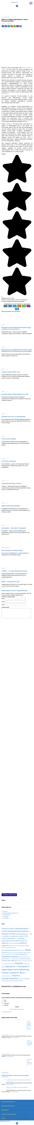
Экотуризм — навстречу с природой (14, 528)
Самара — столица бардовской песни (14, 571)
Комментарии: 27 (10, 1081)
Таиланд (27, 978)
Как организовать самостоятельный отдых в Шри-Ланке (18, 1079)
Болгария (10, 943)
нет (5, 1002)
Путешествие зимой (8, 960)
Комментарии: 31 (5, 1074)
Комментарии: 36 (5, 1053)
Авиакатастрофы (8, 929)
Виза (18, 943)
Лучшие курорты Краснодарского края (15, 394)
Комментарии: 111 (6, 1034)
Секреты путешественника (9, 1114)
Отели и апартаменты (21, 954)
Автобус (5, 911)
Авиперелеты (5, 1110)
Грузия (14, 947)
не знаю (7, 1003)
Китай (21, 952)
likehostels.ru (5, 93)
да (5, 1000)
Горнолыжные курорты (23, 945)
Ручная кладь (26, 963)
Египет (20, 950)
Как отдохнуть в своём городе (12, 550)
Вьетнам (10, 945)
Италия (8, 952)
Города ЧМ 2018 (5, 947)
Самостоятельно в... (7, 975)
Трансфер (5, 916)
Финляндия (11, 980)
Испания (4, 952)
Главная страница (6, 17)
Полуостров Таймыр (9, 439)
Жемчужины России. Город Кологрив (14, 590)
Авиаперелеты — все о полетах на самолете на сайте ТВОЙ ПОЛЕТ (17, 936)
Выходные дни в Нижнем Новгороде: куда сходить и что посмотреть (16, 328)
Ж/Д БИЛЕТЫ (7, 914)
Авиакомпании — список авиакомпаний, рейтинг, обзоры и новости (16, 931)
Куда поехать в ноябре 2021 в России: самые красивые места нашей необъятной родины (17, 350)
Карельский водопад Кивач (11, 506)
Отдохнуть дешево (6, 954)
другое (6, 1005)
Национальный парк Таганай (11, 483)
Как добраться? (14, 952)
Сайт (3, 604)
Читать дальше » (15, 1037)
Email (3, 601)
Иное (28, 950)
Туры (7, 980)
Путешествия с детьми (21, 960)
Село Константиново (9, 461)
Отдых (13, 954)
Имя (3, 598)
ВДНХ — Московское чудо (11, 581)
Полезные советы (10, 956)
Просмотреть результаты (17, 1009)
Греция (11, 947)
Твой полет (14, 2)
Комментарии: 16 (10, 1089)
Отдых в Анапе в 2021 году (11, 372)
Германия (15, 945)
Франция (16, 980)
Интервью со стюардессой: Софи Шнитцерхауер (17, 1087)
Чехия (21, 980)
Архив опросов (7, 1011)
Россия (3, 23)
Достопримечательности (10, 950)
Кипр (19, 952)
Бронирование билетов (8, 1106)
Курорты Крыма (27, 952)
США (3, 967)
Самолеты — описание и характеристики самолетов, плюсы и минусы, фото (16, 969)
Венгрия (15, 943)
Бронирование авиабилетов (10, 913)
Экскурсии (6, 918)
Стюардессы (22, 978)
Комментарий (5, 607)
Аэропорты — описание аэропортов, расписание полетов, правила (14, 940)
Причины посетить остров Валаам (13, 416)
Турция (3, 980)
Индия (23, 950)
